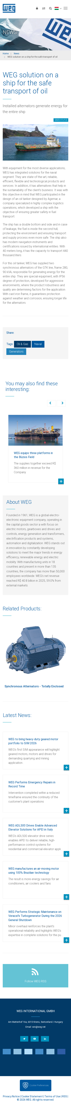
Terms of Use (52, 1096)
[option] (35, 446)
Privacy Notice (11, 1096)
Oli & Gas (22, 344)
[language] (58, 8)
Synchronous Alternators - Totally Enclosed (34, 686)
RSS (64, 1096)
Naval (38, 344)
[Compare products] (43, 8)
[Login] (37, 8)
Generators (16, 351)
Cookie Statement (32, 1096)
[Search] (50, 8)
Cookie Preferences (39, 1085)
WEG (7, 8)
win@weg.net (39, 1027)
